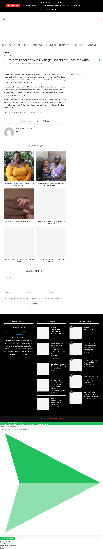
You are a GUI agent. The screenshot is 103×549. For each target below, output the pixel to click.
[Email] (55, 9)
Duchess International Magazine (55, 418)
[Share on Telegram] (45, 121)
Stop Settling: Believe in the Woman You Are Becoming (56, 401)
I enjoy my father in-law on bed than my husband (91, 362)
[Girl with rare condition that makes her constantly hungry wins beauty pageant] (51, 203)
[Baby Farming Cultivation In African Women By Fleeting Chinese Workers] (51, 166)
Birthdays (79, 45)
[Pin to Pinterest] (43, 121)
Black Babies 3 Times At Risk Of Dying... (19, 221)
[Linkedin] (49, 9)
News (25, 45)
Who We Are (14, 45)
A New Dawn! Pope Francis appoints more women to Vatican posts (91, 347)
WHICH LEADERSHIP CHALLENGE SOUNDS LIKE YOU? (58, 330)
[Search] (102, 61)
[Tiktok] (61, 9)
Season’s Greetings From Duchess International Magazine (91, 379)
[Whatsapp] (58, 9)
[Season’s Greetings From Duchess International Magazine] (76, 381)
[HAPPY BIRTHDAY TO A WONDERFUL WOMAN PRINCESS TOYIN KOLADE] (76, 398)
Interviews (37, 45)
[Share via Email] (48, 121)
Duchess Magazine (24, 128)
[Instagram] (46, 9)
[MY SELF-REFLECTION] (76, 333)
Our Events (51, 45)
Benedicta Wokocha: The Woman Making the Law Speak (58, 366)
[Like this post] (37, 121)
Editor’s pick (64, 45)
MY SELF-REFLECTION (88, 329)
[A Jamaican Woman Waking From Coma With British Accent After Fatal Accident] (19, 166)
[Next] (23, 5)
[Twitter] (44, 9)
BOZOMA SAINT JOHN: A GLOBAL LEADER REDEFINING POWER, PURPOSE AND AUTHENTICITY (58, 350)
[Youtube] (52, 9)
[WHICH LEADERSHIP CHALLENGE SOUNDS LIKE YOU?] (43, 333)
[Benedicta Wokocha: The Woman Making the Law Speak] (43, 369)
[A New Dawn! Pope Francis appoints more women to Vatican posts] (76, 349)
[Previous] (21, 5)
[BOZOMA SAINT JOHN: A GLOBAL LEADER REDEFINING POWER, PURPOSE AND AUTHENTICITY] (43, 349)
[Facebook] (41, 9)
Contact (5, 53)
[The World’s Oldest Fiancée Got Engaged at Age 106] (19, 242)
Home (4, 45)
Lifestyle (92, 45)
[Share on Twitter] (41, 121)
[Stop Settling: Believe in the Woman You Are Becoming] (43, 404)
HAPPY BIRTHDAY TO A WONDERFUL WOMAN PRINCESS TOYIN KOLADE (91, 395)
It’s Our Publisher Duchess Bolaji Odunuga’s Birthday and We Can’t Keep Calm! (53, 5)
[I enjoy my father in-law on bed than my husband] (76, 365)
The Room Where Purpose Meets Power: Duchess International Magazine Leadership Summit (58, 385)
